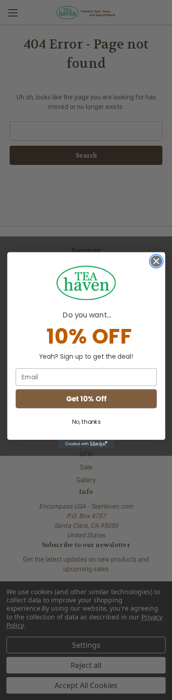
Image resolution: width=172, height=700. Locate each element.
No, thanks (86, 421)
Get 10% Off (86, 398)
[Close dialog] (156, 261)
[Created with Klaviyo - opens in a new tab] (86, 444)
